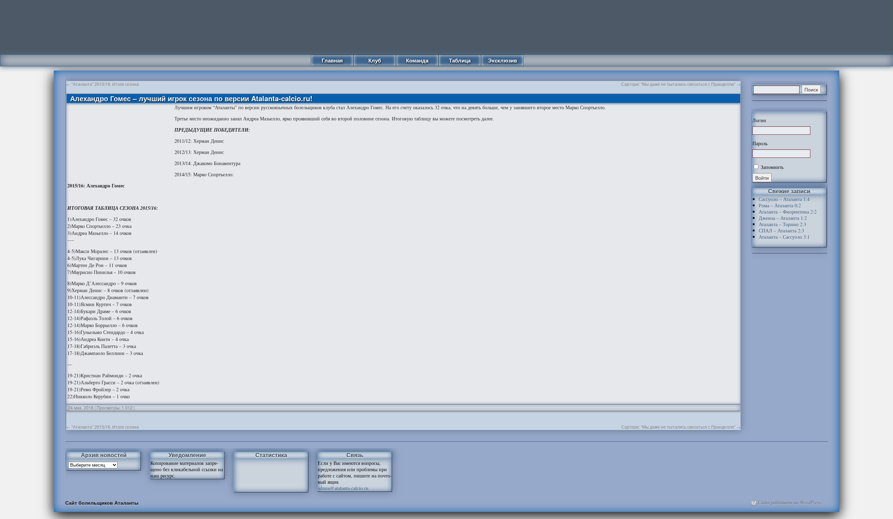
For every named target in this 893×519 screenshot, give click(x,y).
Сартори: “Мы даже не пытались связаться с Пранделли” (681, 84)
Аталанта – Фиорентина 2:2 (788, 211)
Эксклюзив (502, 60)
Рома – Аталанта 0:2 (780, 205)
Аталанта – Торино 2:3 (782, 224)
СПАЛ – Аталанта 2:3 (781, 230)
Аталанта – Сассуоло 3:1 (784, 236)
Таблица (460, 60)
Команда (417, 60)
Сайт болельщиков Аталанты (101, 502)
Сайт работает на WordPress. (790, 502)
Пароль (759, 143)
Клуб (374, 60)
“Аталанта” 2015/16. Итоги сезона (102, 84)
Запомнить (771, 167)
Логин (759, 120)
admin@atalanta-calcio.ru (343, 488)
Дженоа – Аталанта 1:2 (783, 218)
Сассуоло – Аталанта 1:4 (784, 199)
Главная (332, 60)
